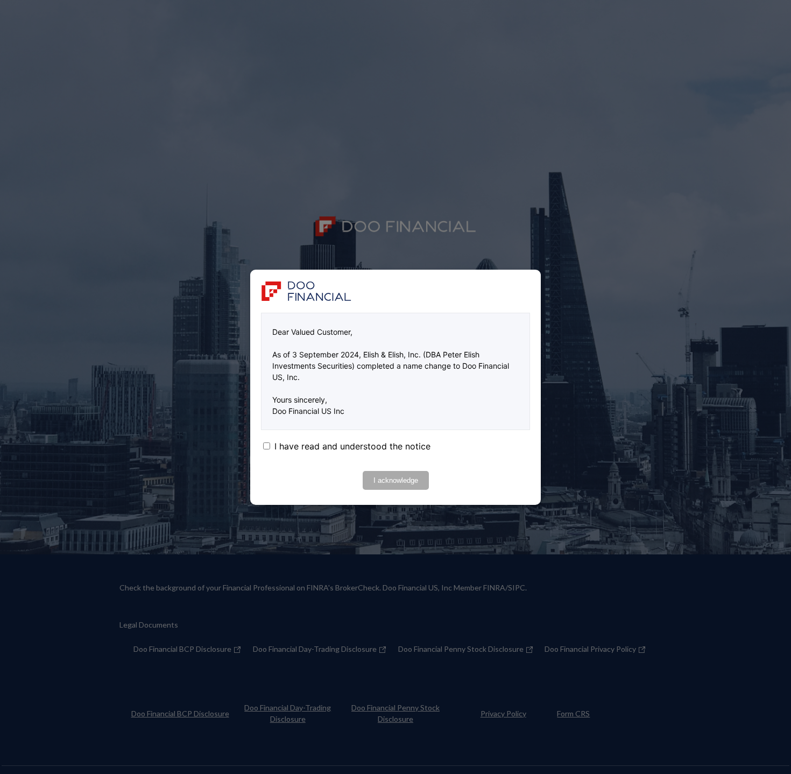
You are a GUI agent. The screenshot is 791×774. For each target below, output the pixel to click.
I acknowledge (395, 480)
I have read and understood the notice (352, 446)
